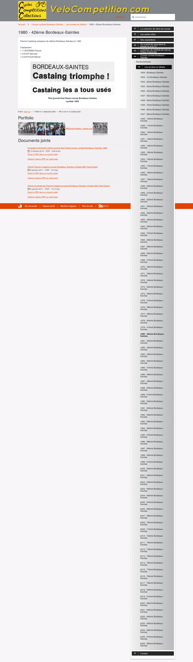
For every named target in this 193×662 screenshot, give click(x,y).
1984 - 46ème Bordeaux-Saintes (151, 361)
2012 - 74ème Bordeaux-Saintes (151, 550)
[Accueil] (32, 10)
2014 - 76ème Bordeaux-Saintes (151, 563)
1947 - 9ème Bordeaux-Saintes (154, 114)
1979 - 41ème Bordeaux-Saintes (151, 328)
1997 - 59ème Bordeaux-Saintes (151, 449)
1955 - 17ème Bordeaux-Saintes (151, 166)
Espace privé (49, 206)
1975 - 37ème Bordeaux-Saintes (151, 301)
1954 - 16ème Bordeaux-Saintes (151, 160)
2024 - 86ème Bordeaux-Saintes (151, 631)
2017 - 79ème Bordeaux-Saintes (151, 583)
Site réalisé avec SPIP (20, 206)
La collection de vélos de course (155, 28)
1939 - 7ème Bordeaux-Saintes (154, 104)
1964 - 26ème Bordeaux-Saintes (151, 227)
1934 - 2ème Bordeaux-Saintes (154, 81)
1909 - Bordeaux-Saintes (151, 72)
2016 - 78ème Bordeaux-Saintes (151, 577)
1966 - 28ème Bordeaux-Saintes (151, 240)
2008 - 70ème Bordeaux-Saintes (151, 523)
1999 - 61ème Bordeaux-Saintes (151, 462)
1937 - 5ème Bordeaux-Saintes (154, 95)
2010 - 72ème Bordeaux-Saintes (151, 536)
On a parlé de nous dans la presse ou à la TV (152, 45)
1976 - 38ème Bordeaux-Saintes (151, 308)
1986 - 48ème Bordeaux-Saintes (151, 375)
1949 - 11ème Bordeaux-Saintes (151, 126)
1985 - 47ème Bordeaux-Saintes (151, 368)
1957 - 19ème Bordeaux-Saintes (151, 180)
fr (28, 24)
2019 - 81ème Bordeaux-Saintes (151, 597)
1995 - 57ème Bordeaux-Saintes (151, 435)
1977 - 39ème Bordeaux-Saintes (151, 314)
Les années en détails (76, 24)
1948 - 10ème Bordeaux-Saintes (151, 119)
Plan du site (87, 206)
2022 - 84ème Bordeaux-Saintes (151, 617)
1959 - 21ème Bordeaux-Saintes (151, 193)
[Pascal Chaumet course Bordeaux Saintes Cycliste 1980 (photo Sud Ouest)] (100, 128)
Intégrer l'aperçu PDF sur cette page (43, 159)
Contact (120, 17)
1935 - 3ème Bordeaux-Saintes (154, 86)
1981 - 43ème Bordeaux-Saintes (151, 341)
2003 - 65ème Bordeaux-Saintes (151, 489)
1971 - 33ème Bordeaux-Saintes (151, 274)
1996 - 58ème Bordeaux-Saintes (151, 442)
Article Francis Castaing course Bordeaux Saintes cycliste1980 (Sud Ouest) (63, 166)
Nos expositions (147, 39)
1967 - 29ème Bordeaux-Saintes (151, 247)
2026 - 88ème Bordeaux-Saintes (151, 644)
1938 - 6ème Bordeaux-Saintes (154, 100)
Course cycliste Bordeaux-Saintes (47, 24)
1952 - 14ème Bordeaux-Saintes (151, 146)
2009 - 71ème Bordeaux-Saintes (151, 530)
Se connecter (31, 206)
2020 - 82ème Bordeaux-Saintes (151, 604)
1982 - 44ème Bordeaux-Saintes (151, 348)
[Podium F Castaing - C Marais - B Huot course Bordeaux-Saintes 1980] (55, 128)
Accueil (21, 24)
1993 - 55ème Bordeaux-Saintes (151, 422)
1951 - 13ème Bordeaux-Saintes (151, 139)
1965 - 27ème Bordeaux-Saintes (151, 234)
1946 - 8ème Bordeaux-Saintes (154, 109)
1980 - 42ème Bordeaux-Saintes (152, 335)
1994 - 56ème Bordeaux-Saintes (151, 429)
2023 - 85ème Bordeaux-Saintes (151, 624)
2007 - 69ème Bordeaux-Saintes (151, 516)
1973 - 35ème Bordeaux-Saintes (151, 287)
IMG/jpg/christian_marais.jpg (79, 128)
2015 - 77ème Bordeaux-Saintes (151, 570)
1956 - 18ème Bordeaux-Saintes (151, 173)
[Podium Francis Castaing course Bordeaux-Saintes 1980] (40, 128)
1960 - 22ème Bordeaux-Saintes (151, 200)
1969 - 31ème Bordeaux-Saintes (151, 261)
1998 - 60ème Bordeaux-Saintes (151, 456)
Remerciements (143, 61)
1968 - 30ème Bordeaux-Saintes (151, 254)
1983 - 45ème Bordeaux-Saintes (151, 355)
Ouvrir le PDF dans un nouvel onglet (43, 154)
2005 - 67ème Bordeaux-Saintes (151, 503)
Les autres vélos (148, 34)
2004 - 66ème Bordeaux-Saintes (151, 496)
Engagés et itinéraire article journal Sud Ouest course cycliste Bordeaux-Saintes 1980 (67, 147)
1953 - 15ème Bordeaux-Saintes (151, 153)
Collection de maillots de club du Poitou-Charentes (155, 51)
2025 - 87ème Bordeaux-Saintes (151, 637)
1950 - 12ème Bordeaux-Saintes (151, 133)
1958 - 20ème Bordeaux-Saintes (151, 187)
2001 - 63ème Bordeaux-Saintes (151, 476)
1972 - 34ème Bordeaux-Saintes (151, 281)
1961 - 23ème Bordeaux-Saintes (151, 207)
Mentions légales (68, 206)
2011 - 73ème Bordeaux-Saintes (151, 543)
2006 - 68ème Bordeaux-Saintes (151, 509)
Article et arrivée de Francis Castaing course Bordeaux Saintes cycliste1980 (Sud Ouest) (69, 185)
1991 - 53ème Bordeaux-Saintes (151, 409)
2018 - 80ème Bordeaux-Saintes (151, 590)
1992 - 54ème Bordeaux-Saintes (151, 415)
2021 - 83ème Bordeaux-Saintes (151, 610)
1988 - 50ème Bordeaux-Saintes (151, 388)
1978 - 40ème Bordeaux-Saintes (151, 321)
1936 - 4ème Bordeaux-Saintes (154, 90)
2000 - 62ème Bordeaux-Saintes (151, 469)
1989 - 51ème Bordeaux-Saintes (151, 395)
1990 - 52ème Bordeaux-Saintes (151, 402)
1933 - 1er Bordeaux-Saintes (153, 77)
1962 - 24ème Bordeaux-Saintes (151, 213)
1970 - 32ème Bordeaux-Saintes (151, 267)
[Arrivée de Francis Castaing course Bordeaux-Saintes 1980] (27, 128)
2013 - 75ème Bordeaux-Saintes (151, 557)
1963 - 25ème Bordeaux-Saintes (151, 220)
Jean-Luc (27, 111)
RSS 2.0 (104, 206)
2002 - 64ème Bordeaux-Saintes (151, 483)
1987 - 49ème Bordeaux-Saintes (151, 382)
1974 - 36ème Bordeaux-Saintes (151, 294)
